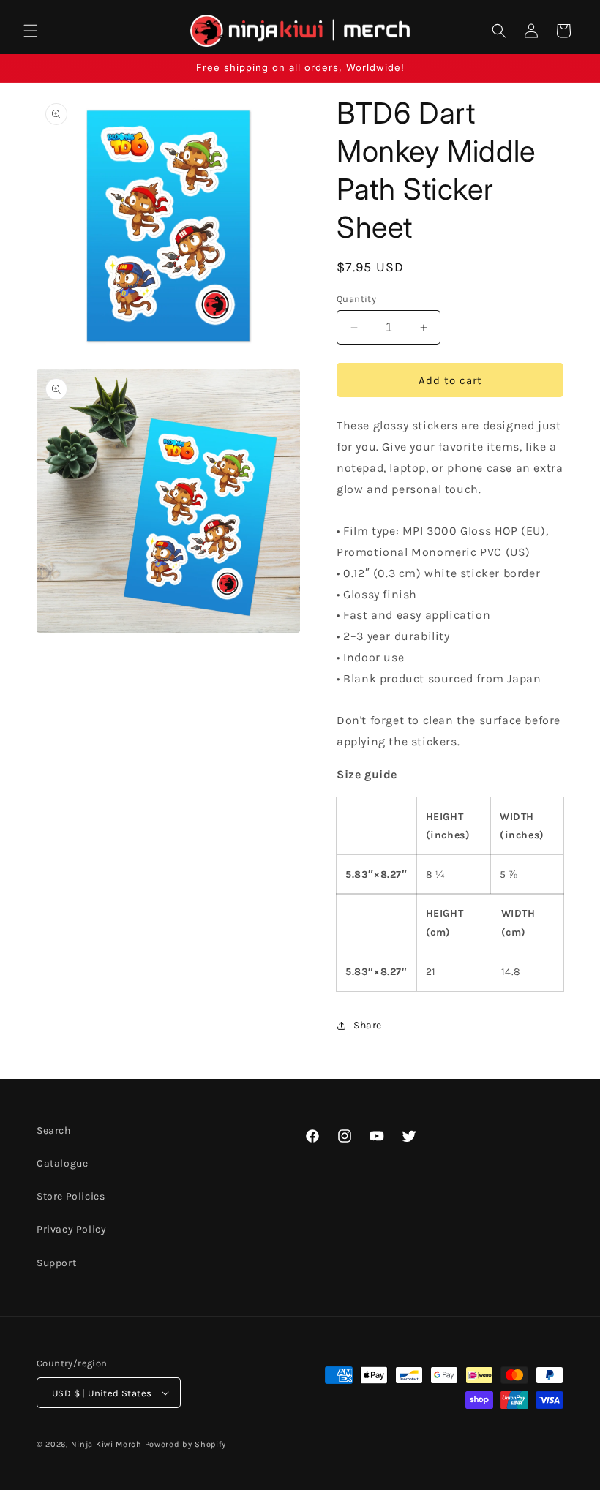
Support (56, 1263)
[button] (31, 31)
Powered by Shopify (186, 1444)
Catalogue (62, 1163)
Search (54, 1130)
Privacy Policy (71, 1229)
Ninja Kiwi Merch (106, 1444)
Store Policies (71, 1196)
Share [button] (367, 1025)
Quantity (356, 298)
